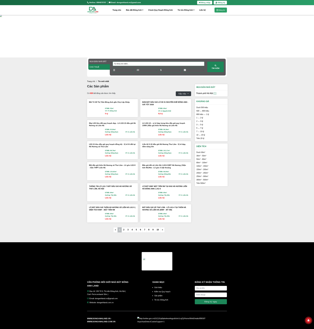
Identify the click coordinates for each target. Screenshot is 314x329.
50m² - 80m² (201, 159)
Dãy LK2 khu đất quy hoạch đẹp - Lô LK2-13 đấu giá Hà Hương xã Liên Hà (112, 124)
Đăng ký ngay (210, 302)
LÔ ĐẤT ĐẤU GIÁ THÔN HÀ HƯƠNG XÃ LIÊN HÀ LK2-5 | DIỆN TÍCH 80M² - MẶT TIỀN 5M (112, 208)
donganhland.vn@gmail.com (106, 298)
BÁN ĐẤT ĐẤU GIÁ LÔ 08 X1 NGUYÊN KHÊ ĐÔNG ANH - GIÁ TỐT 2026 (165, 103)
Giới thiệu (158, 287)
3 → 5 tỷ (199, 125)
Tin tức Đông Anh (185, 10)
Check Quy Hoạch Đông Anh (160, 10)
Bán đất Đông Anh (134, 10)
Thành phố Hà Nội (205, 93)
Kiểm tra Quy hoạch (162, 292)
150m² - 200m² (202, 169)
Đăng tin (221, 10)
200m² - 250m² (202, 173)
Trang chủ (116, 10)
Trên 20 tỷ (200, 138)
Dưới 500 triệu (202, 107)
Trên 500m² (201, 183)
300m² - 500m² (202, 180)
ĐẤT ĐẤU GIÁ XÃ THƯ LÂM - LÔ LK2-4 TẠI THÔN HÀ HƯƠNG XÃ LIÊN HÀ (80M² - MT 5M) (164, 208)
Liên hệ (202, 10)
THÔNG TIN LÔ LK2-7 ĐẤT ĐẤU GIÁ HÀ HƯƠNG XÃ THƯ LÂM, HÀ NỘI (110, 187)
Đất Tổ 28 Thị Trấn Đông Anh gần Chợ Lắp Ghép (109, 102)
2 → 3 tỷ (199, 121)
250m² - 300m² (202, 176)
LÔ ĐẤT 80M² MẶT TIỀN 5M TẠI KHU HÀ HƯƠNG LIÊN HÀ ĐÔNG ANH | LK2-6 (164, 187)
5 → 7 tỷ (199, 128)
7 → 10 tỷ (200, 131)
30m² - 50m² (201, 156)
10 (158, 230)
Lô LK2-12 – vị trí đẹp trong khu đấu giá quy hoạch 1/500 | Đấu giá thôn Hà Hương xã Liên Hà (163, 124)
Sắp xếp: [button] (182, 94)
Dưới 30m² (200, 152)
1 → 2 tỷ (199, 118)
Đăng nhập (205, 3)
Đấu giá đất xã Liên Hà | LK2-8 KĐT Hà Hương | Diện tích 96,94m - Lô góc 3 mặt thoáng (164, 166)
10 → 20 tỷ (200, 135)
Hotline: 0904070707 (97, 2)
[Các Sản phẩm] (96, 10)
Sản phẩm (158, 296)
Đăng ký (221, 3)
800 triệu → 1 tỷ (202, 114)
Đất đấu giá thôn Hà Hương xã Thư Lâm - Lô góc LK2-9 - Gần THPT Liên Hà (112, 166)
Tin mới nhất (103, 81)
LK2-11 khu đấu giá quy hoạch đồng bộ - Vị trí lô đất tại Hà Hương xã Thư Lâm (112, 145)
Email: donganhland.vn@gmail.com (126, 2)
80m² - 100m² (201, 162)
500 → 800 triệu (202, 111)
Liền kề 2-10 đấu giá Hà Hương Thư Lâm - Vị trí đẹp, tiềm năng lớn (164, 145)
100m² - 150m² (202, 166)
